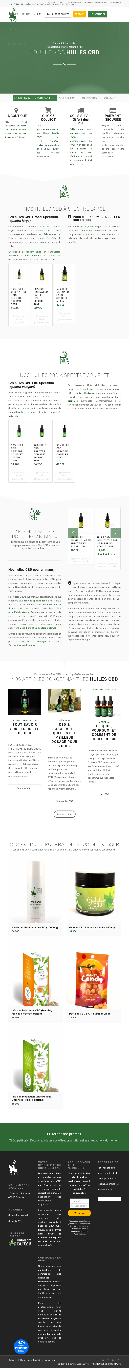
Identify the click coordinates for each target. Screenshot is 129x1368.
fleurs (41, 1229)
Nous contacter (75, 2)
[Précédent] (73, 533)
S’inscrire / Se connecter (95, 2)
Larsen (54, 1360)
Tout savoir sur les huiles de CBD (24, 729)
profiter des (49, 1334)
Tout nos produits (106, 1167)
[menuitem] (52, 2)
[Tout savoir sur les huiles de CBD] (24, 702)
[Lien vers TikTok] (24, 44)
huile (58, 1225)
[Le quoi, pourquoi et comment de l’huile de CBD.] (104, 703)
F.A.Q (62, 2)
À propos (52, 2)
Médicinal (64, 720)
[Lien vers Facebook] (14, 44)
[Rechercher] (20, 29)
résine (49, 1229)
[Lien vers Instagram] (9, 44)
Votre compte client (107, 1173)
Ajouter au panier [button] (20, 317)
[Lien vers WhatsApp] (19, 44)
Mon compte (115, 2)
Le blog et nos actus (107, 1178)
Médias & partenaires (108, 1183)
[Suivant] (116, 533)
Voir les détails (20, 323)
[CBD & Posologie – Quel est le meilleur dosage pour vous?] (64, 702)
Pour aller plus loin (25, 720)
